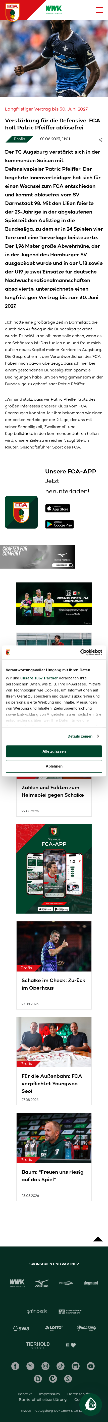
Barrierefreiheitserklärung (43, 1399)
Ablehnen (54, 766)
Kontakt (25, 1394)
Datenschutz (78, 1394)
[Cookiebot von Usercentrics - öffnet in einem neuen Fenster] (80, 652)
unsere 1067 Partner (39, 678)
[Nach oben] (98, 1236)
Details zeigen (80, 736)
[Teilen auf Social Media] (103, 139)
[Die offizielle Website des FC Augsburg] (12, 12)
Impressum (49, 1394)
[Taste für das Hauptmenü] (99, 10)
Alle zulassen (54, 751)
